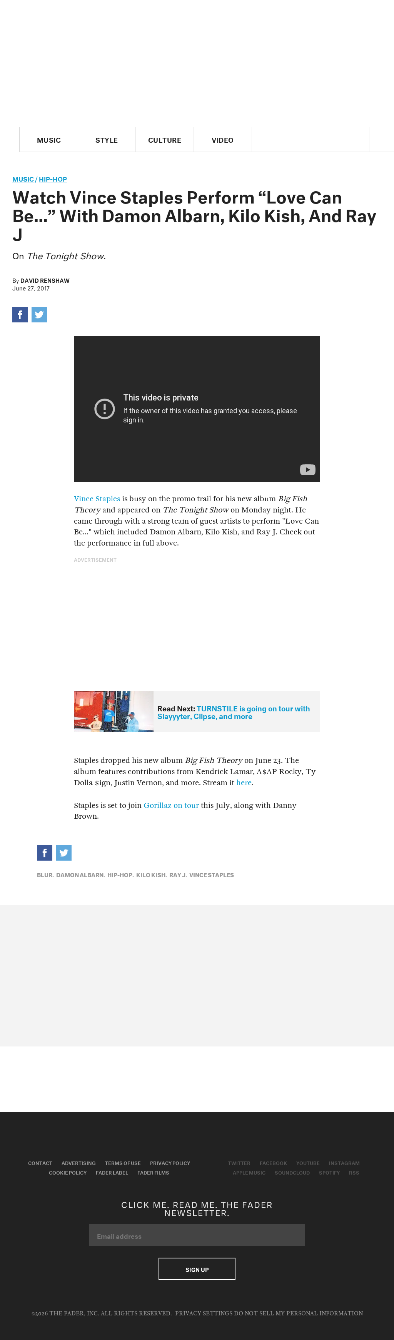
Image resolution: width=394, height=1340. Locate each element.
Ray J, (178, 874)
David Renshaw (45, 279)
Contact (40, 1162)
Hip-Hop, (120, 874)
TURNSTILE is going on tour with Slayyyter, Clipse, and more (233, 711)
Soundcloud (292, 1172)
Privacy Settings (203, 1313)
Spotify (329, 1172)
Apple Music (249, 1172)
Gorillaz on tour (171, 805)
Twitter (239, 1162)
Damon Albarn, (80, 874)
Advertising (79, 1162)
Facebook (273, 1162)
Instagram (344, 1162)
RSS (354, 1172)
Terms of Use (123, 1162)
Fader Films (153, 1172)
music (23, 178)
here (244, 782)
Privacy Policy (170, 1162)
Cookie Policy (68, 1172)
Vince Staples (97, 498)
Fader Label (112, 1172)
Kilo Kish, (151, 874)
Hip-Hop (53, 178)
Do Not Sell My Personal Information (298, 1313)
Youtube (308, 1162)
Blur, (45, 874)
